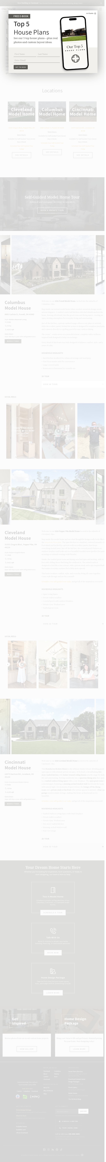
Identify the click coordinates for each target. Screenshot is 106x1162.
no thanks (89, 13)
